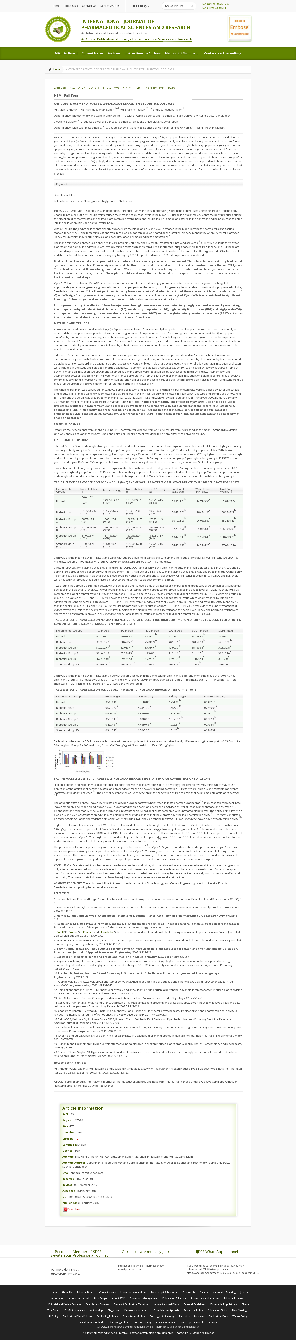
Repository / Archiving (191, 1316)
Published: (69, 1203)
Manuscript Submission (164, 1292)
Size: (65, 1126)
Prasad (73, 932)
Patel (60, 932)
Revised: (67, 1185)
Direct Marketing (142, 1322)
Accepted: (69, 1191)
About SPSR (118, 1298)
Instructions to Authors (133, 1292)
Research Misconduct (136, 1310)
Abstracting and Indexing (205, 1298)
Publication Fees (218, 1316)
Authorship (96, 1310)
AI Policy (53, 1316)
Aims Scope (100, 1298)
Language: (69, 1144)
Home (57, 69)
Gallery (204, 1292)
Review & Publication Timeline (131, 1304)
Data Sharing (239, 1310)
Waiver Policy (239, 1316)
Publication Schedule (174, 1298)
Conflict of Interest (74, 1310)
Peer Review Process (97, 1304)
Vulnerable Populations (223, 1304)
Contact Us (188, 1292)
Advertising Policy (118, 1322)
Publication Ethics (217, 1310)
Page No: (68, 1120)
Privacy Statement (166, 1322)
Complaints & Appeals (166, 1310)
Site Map (213, 1322)
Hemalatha (106, 932)
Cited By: (68, 1138)
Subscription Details (192, 1322)
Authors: (68, 1156)
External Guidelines (194, 1304)
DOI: (65, 1197)
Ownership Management (144, 1298)
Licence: (67, 1150)
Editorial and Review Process (64, 1304)
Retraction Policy (193, 1310)
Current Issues (107, 1292)
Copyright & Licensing (162, 1316)
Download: (69, 1132)
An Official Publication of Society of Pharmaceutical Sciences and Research (136, 39)
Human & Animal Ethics (166, 1304)
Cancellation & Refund (90, 1322)
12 (77, 1138)
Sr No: (66, 1114)
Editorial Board (85, 1292)
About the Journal (79, 1298)
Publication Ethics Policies (77, 1316)
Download (74, 1209)
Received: (68, 1179)
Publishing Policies (107, 1316)
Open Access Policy (134, 1316)
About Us (67, 1292)
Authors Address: (74, 1162)
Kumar (87, 932)
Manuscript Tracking (224, 1292)
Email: (66, 1173)
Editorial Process (233, 1298)
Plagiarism (114, 1310)
